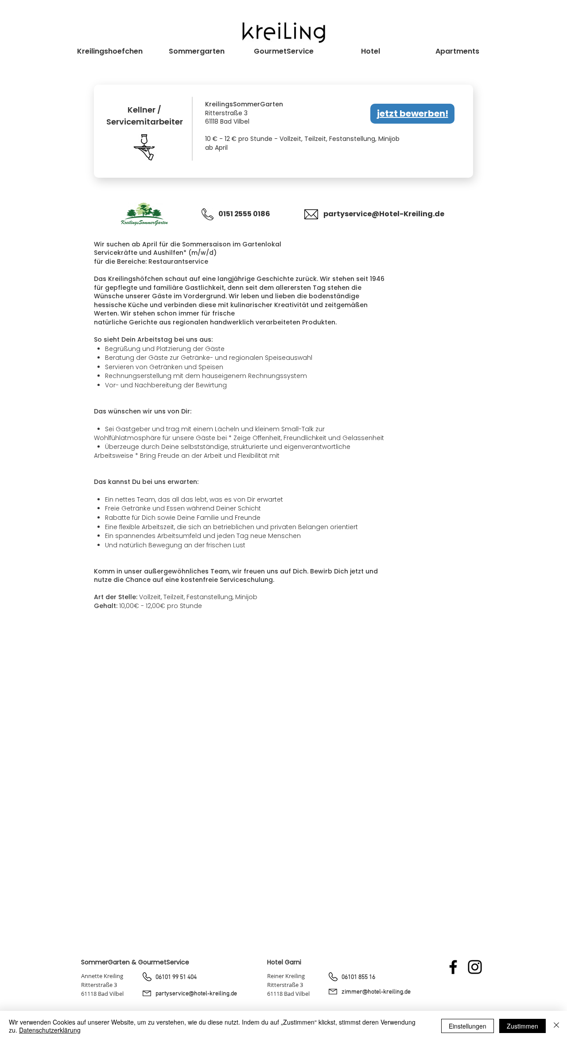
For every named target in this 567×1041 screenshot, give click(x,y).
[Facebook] (453, 967)
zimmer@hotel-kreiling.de (376, 992)
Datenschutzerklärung (50, 1029)
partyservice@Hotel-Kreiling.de (383, 214)
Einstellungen (467, 1026)
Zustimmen (522, 1026)
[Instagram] (475, 967)
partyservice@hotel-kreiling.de (196, 994)
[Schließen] (556, 1026)
